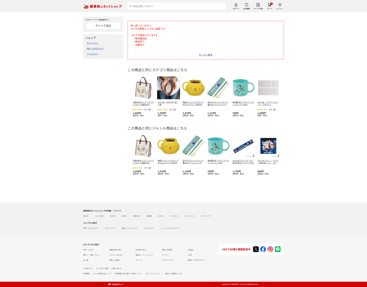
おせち (160, 216)
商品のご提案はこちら (173, 273)
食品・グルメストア (129, 228)
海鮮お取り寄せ (115, 249)
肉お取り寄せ (141, 249)
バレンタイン (190, 216)
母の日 (85, 216)
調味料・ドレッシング (144, 255)
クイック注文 (258, 8)
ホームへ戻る (206, 54)
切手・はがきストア (95, 48)
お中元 (124, 216)
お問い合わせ (116, 268)
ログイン (236, 8)
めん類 (85, 260)
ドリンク (165, 255)
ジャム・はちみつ (116, 255)
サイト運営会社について (102, 273)
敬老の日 (136, 216)
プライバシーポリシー (153, 273)
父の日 (112, 216)
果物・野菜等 (167, 249)
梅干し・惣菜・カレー (91, 255)
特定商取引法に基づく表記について (128, 273)
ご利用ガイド (88, 268)
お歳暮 (149, 216)
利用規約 (86, 273)
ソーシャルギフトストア (170, 228)
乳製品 (190, 249)
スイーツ (139, 260)
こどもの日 (99, 216)
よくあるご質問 (102, 268)
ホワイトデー (206, 216)
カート (269, 8)
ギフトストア (92, 43)
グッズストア (92, 54)
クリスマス (174, 216)
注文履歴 (246, 8)
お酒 (190, 255)
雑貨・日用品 (114, 260)
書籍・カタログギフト (196, 260)
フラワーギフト (168, 260)
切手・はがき (88, 249)
